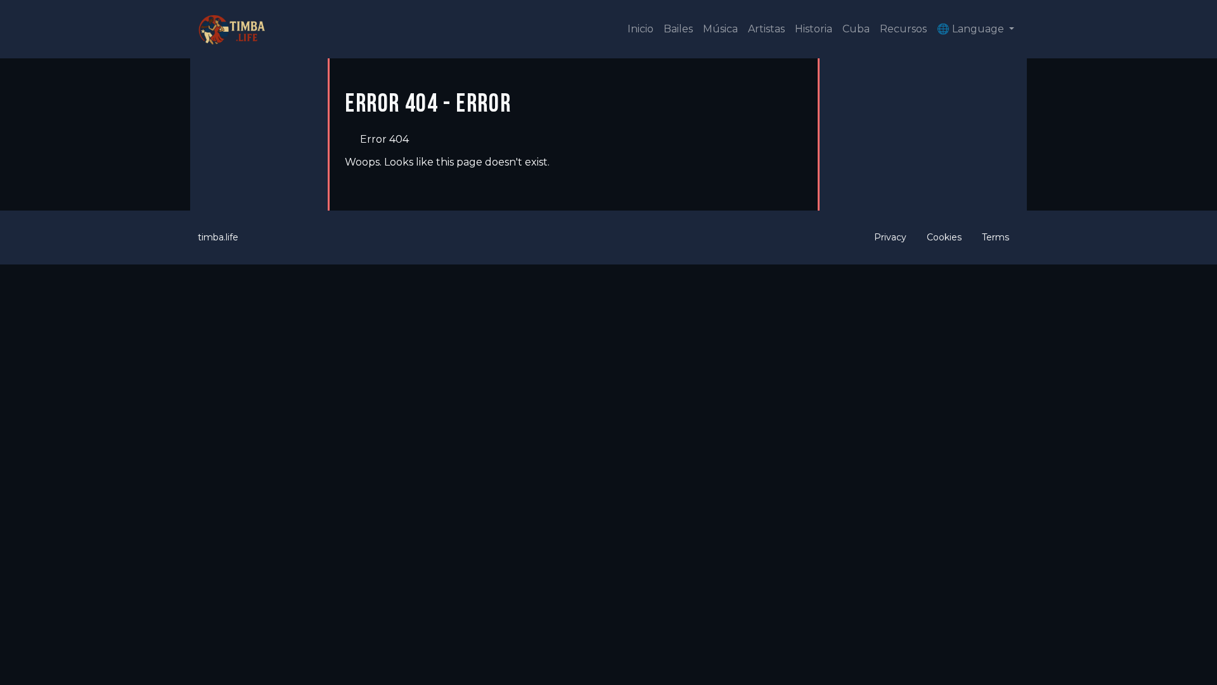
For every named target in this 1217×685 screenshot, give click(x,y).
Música (720, 29)
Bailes (678, 29)
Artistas (766, 29)
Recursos (903, 29)
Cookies (944, 237)
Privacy (890, 237)
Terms (995, 237)
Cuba (856, 29)
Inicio (641, 29)
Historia (813, 29)
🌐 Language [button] (972, 29)
